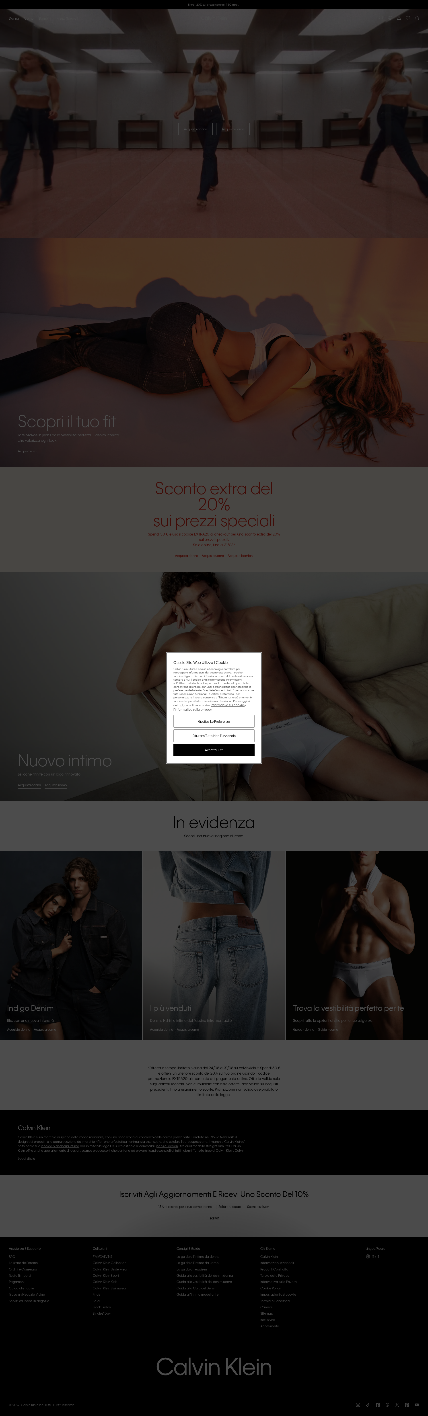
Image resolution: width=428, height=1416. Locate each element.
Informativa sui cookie (228, 705)
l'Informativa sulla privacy (192, 709)
